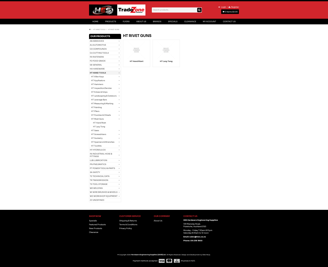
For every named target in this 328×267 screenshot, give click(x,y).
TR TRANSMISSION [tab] (99, 180)
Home (95, 21)
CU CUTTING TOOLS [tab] (99, 53)
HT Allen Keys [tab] (97, 76)
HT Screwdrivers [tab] (98, 134)
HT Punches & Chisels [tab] (101, 115)
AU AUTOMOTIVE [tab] (98, 45)
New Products (95, 228)
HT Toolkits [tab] (96, 146)
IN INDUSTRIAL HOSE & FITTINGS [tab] (101, 155)
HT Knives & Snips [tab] (99, 92)
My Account (209, 21)
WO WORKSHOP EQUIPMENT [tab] (103, 196)
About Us (141, 21)
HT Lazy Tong (99, 126)
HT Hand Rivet (99, 123)
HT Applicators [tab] (98, 80)
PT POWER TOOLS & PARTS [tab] (102, 168)
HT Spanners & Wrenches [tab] (102, 142)
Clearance (190, 21)
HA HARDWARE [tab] (97, 69)
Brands (157, 21)
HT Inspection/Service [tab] (101, 88)
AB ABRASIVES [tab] (97, 41)
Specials (172, 21)
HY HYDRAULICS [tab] (98, 150)
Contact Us (229, 21)
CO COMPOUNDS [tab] (98, 49)
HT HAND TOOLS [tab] (98, 73)
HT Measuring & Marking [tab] (102, 103)
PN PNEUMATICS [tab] (98, 164)
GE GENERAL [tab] (96, 65)
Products (110, 21)
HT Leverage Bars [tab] (99, 100)
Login (223, 7)
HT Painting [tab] (96, 107)
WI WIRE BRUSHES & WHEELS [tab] (103, 192)
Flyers (126, 21)
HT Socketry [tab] (96, 138)
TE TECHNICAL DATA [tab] (100, 176)
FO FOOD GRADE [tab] (98, 61)
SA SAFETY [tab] (95, 172)
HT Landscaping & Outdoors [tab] (104, 96)
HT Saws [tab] (95, 130)
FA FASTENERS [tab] (97, 57)
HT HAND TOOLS (99, 29)
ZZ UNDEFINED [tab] (97, 200)
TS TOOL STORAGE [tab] (98, 184)
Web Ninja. (206, 255)
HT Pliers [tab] (95, 111)
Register (235, 7)
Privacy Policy (125, 228)
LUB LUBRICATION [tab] (98, 160)
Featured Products (97, 224)
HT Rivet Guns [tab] (97, 119)
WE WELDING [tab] (96, 188)
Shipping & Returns (128, 221)
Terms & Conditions (128, 224)
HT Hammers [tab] (97, 84)
